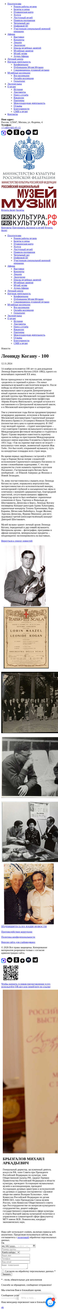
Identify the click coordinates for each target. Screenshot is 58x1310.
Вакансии (19, 97)
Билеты (20, 210)
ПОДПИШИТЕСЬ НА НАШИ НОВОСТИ (24, 926)
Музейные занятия (23, 50)
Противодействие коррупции (16, 931)
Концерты (19, 39)
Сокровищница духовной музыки (31, 70)
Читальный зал (21, 23)
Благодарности (21, 108)
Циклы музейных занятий (27, 48)
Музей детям (20, 53)
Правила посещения (24, 20)
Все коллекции (21, 75)
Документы (20, 92)
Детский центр (15, 59)
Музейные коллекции (18, 72)
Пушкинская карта (23, 12)
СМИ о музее (21, 111)
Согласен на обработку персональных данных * (30, 1271)
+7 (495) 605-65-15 (11, 127)
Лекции (18, 42)
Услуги (17, 15)
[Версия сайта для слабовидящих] (10, 230)
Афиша (11, 34)
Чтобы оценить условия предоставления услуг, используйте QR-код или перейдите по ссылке (26, 985)
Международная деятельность (29, 103)
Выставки (19, 37)
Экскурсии (19, 45)
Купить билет (8, 210)
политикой (23, 1237)
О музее (11, 86)
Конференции (21, 64)
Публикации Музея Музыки (28, 67)
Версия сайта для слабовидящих (18, 942)
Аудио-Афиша (21, 56)
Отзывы (18, 106)
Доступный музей (23, 17)
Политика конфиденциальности (18, 937)
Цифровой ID (21, 26)
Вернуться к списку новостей (16, 541)
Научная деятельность (19, 61)
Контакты (12, 114)
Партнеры (19, 100)
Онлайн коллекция (24, 78)
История (18, 89)
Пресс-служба (21, 95)
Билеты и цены (22, 9)
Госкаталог (19, 81)
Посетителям (14, 3)
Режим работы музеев (25, 6)
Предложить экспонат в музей (28, 227)
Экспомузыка (14, 84)
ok (2, 1307)
